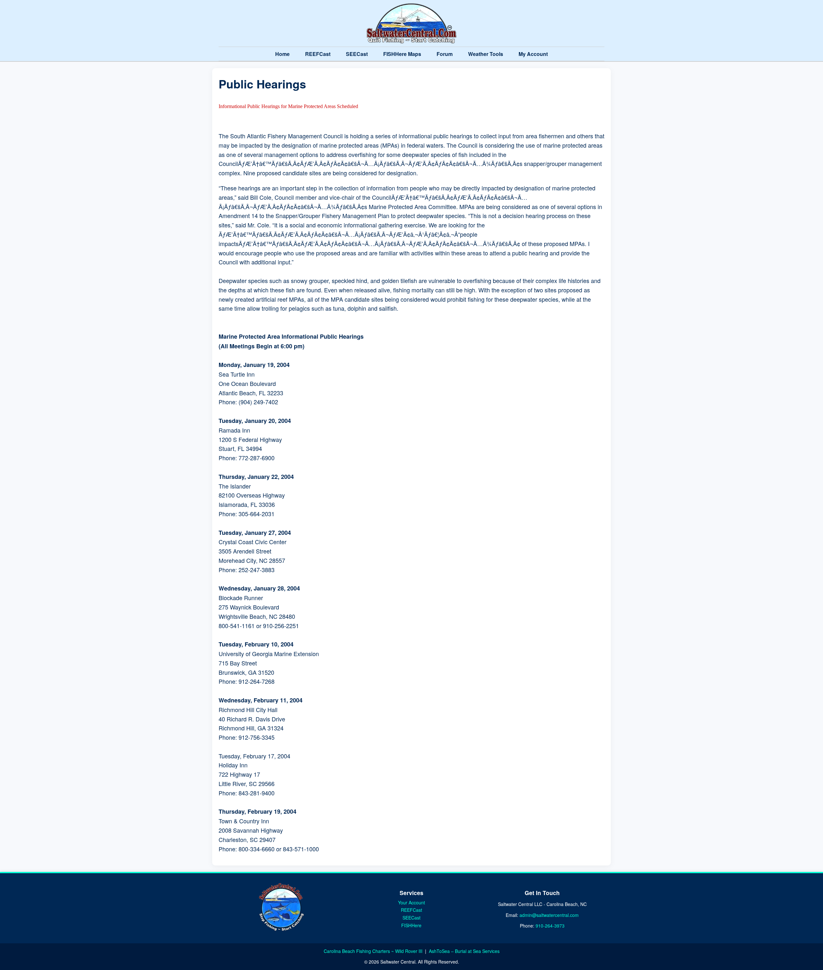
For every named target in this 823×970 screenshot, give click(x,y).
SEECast (357, 54)
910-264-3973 (550, 925)
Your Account (411, 902)
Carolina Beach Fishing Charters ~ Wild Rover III (374, 951)
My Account (533, 54)
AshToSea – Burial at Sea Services (464, 951)
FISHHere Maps (402, 54)
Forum (445, 54)
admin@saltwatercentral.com (549, 915)
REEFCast (317, 54)
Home (282, 54)
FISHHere (411, 925)
